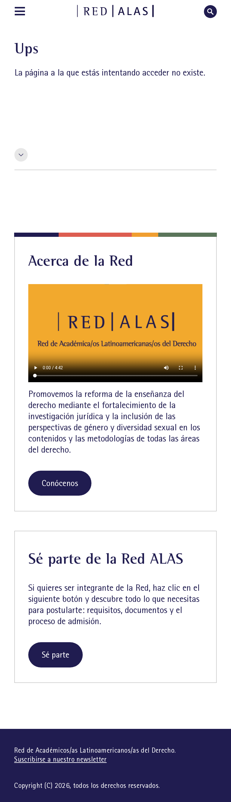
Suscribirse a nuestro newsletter (60, 759)
